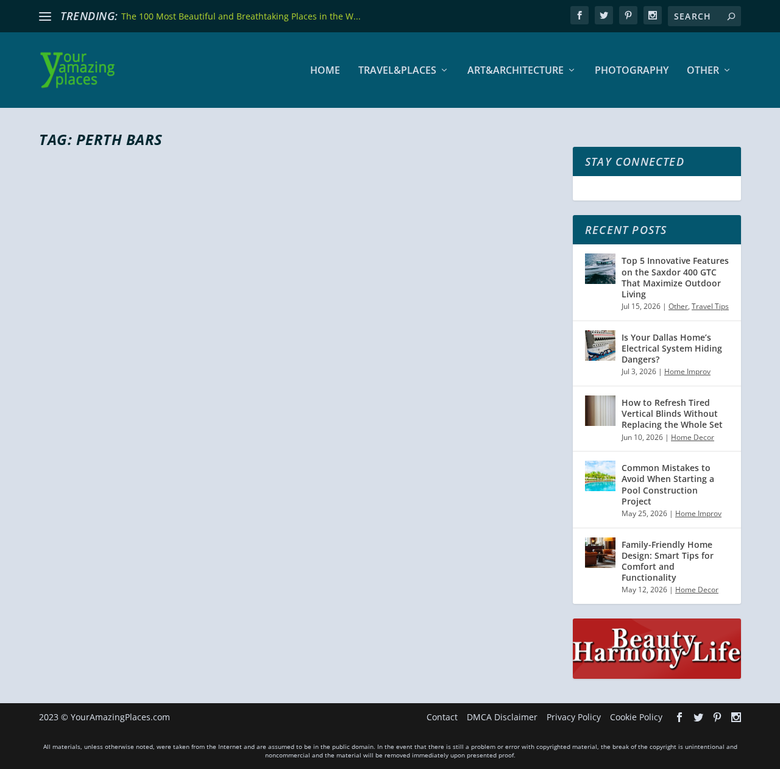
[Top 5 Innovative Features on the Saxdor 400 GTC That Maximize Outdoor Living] (600, 268)
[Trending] (45, 16)
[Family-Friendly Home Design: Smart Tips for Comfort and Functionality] (600, 552)
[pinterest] (628, 15)
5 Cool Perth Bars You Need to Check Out (215, 462)
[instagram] (653, 15)
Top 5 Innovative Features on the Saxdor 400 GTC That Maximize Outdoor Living (675, 277)
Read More (83, 532)
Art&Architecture (515, 71)
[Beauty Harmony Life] (657, 675)
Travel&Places (397, 71)
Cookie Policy (636, 717)
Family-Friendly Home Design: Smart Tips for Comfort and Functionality (668, 561)
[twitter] (604, 15)
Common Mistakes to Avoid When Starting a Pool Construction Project (668, 484)
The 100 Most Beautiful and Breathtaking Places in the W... (241, 16)
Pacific (193, 484)
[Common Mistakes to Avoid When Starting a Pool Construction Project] (600, 476)
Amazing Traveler (91, 484)
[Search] (731, 16)
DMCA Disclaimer (502, 717)
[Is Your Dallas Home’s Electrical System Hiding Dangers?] (600, 345)
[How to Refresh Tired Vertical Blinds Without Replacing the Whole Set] (600, 410)
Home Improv (687, 371)
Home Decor (692, 437)
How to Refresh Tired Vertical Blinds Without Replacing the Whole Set (672, 413)
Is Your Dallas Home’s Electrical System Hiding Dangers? (672, 348)
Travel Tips (710, 306)
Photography (631, 71)
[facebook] (579, 15)
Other (703, 71)
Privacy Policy (574, 717)
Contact (442, 717)
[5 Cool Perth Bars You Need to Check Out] (252, 299)
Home (325, 71)
